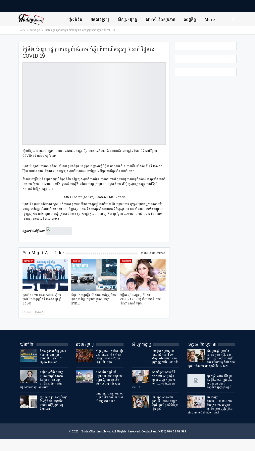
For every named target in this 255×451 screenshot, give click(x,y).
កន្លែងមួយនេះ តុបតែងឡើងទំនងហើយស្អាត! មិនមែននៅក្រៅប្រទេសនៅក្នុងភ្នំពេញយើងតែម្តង (110, 356)
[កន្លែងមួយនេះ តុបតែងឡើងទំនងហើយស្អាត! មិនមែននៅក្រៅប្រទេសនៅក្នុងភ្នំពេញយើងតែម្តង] (84, 355)
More (209, 19)
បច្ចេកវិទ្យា (76, 261)
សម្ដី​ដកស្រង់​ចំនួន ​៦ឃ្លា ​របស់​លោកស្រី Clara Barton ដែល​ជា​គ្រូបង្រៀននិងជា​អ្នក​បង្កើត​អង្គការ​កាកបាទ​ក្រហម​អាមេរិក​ (42, 380)
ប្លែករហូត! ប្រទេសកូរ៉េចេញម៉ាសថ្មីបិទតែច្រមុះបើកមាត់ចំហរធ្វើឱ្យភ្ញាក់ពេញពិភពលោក (53, 403)
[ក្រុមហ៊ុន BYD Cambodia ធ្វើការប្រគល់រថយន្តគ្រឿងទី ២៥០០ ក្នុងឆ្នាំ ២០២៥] (45, 275)
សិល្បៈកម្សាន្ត (127, 19)
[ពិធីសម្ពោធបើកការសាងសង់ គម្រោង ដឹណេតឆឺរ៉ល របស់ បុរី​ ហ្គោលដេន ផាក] (84, 398)
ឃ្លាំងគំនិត (74, 19)
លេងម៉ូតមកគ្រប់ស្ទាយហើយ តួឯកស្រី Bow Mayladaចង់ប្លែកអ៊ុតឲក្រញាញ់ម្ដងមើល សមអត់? (164, 356)
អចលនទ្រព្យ (100, 19)
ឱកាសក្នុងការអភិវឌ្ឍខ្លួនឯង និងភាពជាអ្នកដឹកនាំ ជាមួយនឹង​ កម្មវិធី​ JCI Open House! (53, 356)
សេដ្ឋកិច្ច (190, 19)
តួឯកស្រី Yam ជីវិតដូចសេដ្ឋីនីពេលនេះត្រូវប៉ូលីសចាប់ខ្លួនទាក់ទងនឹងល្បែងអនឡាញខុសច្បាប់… (220, 382)
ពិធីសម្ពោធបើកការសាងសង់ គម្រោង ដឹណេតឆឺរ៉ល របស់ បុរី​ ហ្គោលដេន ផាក (109, 397)
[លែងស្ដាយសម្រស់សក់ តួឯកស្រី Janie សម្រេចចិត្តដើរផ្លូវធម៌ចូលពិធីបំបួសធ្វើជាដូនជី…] (140, 401)
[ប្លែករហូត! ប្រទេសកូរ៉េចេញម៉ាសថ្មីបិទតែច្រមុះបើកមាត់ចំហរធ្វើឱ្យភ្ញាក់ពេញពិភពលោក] (28, 401)
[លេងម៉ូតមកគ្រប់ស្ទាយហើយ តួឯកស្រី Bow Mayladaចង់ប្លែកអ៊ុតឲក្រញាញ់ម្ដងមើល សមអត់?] (140, 355)
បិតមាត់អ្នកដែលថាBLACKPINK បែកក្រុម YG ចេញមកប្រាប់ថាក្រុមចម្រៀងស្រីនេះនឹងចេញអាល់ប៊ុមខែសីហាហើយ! (210, 405)
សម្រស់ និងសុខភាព (161, 19)
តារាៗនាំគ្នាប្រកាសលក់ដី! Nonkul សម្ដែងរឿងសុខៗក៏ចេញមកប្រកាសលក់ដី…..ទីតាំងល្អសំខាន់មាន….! (154, 380)
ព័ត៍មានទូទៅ (28, 261)
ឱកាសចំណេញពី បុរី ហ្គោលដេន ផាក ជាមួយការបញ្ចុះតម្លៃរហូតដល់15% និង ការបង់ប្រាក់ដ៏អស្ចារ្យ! (109, 378)
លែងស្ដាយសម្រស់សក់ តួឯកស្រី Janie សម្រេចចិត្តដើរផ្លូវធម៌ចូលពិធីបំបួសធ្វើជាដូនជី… (164, 403)
